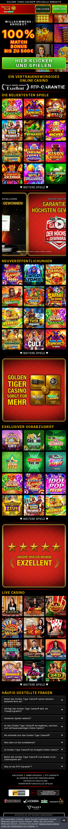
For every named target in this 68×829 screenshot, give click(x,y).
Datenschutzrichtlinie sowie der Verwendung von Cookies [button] (30, 825)
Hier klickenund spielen (34, 63)
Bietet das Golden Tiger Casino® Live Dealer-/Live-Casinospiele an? (30, 758)
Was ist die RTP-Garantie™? (18, 766)
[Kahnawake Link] (12, 800)
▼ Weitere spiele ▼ (34, 187)
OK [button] (64, 820)
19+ (33, 792)
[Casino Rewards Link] (44, 800)
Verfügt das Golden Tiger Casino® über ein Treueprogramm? (26, 709)
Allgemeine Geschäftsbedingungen (35, 778)
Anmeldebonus (34, 775)
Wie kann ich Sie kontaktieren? (19, 742)
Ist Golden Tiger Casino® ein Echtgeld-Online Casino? (31, 749)
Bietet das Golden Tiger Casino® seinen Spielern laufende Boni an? (29, 700)
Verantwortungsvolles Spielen (35, 784)
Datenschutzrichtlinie (35, 781)
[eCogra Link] (31, 800)
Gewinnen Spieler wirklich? (17, 718)
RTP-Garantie (52, 775)
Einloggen (42, 9)
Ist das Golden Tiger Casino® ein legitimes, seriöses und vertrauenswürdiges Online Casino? (30, 726)
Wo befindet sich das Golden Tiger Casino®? (27, 735)
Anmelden (59, 9)
